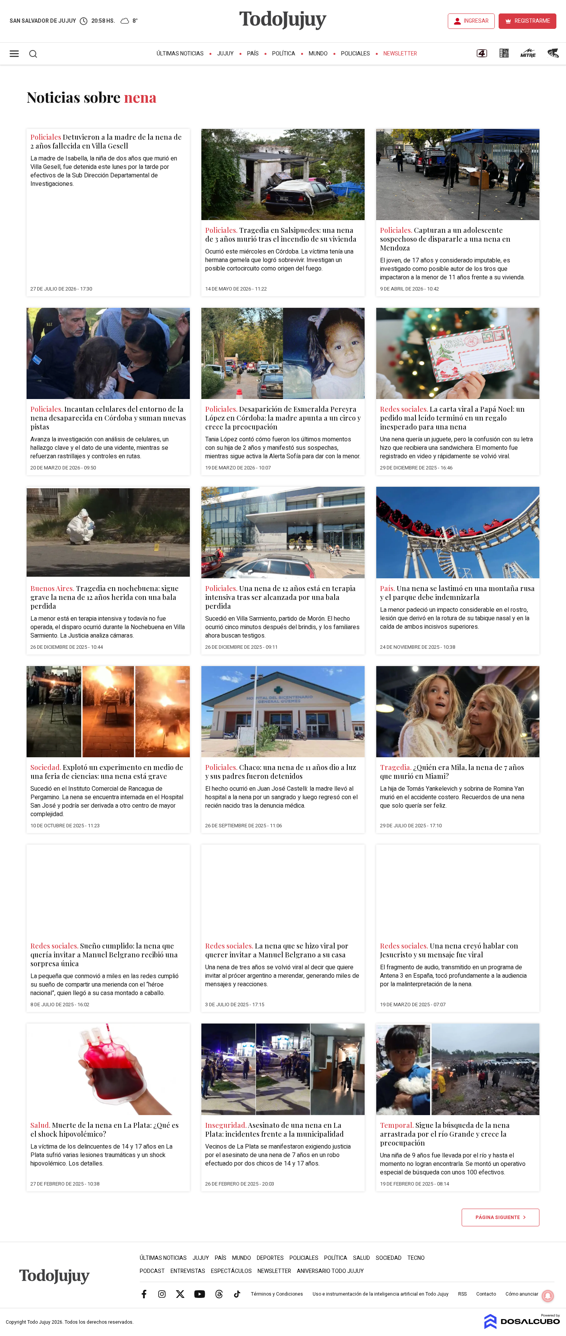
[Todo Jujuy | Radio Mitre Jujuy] (528, 55)
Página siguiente (499, 1217)
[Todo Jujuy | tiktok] (237, 1293)
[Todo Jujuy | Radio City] (504, 55)
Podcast (152, 1271)
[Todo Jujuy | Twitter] (180, 1293)
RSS (462, 1294)
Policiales (355, 54)
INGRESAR (476, 21)
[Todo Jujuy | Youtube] (199, 1293)
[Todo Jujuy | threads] (219, 1293)
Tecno (416, 1258)
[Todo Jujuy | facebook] (144, 1293)
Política (283, 54)
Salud (361, 1258)
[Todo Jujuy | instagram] (162, 1293)
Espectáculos (231, 1271)
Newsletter (400, 54)
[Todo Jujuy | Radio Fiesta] (554, 55)
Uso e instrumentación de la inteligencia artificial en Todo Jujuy (381, 1294)
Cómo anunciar (522, 1294)
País (253, 54)
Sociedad (389, 1258)
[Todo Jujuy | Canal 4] (482, 55)
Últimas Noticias (180, 54)
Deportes (270, 1258)
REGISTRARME (532, 21)
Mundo (318, 54)
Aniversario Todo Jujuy (330, 1271)
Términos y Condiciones (277, 1294)
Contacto (486, 1294)
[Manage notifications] (548, 1296)
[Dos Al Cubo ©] (522, 1327)
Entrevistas (188, 1271)
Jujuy (225, 54)
